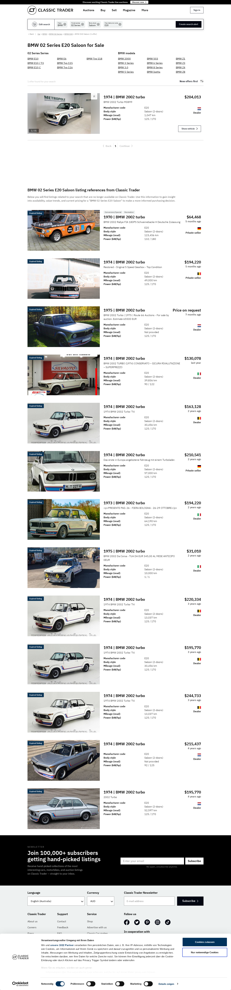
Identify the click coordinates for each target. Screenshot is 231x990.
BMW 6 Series (155, 63)
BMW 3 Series (126, 63)
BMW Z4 (180, 67)
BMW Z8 (180, 71)
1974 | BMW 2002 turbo (124, 96)
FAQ (59, 933)
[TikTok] (167, 922)
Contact (61, 921)
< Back (31, 34)
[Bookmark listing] (94, 96)
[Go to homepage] (50, 10)
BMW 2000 (124, 58)
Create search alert (188, 24)
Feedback (62, 927)
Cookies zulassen (205, 942)
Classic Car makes (97, 933)
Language (34, 892)
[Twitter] (137, 922)
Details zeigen (166, 983)
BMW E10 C (34, 67)
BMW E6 (61, 58)
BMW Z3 (180, 63)
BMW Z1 (180, 58)
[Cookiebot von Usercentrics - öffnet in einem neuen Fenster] (20, 984)
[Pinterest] (147, 922)
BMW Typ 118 (94, 58)
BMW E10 (33, 58)
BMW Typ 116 (65, 67)
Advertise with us (97, 927)
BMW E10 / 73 (36, 63)
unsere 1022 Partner (62, 945)
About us (33, 921)
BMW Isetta (153, 71)
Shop (90, 921)
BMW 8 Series (155, 67)
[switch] (90, 983)
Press (31, 933)
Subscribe (194, 861)
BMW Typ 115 (65, 63)
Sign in (196, 10)
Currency (93, 892)
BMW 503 (152, 58)
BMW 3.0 (123, 67)
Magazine (129, 10)
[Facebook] (126, 922)
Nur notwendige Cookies (204, 952)
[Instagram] (157, 922)
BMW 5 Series (126, 71)
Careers (32, 927)
